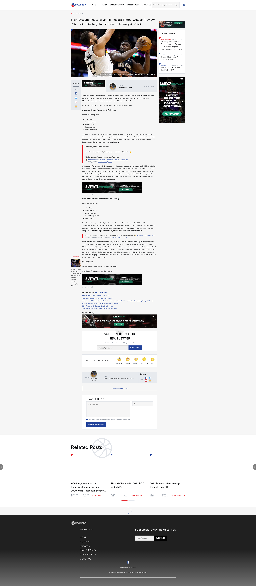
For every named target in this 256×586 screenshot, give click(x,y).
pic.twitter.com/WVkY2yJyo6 (117, 160)
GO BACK (79, 14)
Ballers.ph (101, 292)
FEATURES (85, 541)
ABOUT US (146, 5)
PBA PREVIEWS (88, 554)
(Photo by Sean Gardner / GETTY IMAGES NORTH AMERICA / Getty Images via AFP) (128, 75)
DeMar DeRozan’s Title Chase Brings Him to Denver (100, 303)
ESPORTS (85, 546)
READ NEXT (75, 257)
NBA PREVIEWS (88, 550)
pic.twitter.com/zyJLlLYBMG (146, 235)
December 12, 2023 (105, 162)
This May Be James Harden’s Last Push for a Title (99, 308)
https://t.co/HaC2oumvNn (97, 160)
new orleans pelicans (127, 378)
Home (93, 5)
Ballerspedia (133, 5)
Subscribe (160, 538)
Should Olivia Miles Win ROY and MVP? (96, 296)
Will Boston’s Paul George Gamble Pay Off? (97, 298)
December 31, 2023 (119, 237)
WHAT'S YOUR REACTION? (98, 361)
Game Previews (117, 5)
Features (102, 5)
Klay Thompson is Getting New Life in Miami (97, 306)
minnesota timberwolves (112, 378)
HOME (83, 537)
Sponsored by (88, 313)
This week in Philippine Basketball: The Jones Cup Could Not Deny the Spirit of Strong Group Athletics (117, 301)
